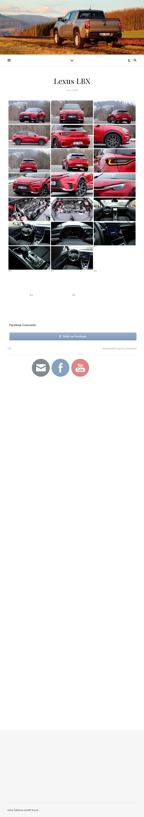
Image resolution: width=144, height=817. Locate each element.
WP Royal (32, 810)
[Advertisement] (58, 446)
